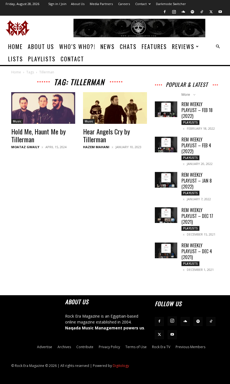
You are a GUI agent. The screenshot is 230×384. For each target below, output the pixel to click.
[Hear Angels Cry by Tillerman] (115, 108)
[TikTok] (201, 12)
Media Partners (101, 4)
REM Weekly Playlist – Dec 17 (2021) (197, 216)
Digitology (121, 365)
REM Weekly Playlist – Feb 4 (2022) (196, 145)
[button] (217, 46)
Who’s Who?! (77, 46)
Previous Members (190, 347)
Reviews (183, 46)
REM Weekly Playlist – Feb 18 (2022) (197, 110)
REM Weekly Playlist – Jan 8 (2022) (196, 180)
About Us (77, 4)
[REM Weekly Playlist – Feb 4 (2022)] (166, 144)
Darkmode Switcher (171, 4)
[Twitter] (211, 12)
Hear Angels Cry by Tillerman (106, 135)
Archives (64, 347)
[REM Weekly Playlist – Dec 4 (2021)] (166, 250)
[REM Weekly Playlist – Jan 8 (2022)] (166, 180)
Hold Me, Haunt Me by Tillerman (38, 135)
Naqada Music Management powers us (104, 328)
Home (15, 46)
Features (154, 46)
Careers (124, 4)
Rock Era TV (161, 347)
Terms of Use (136, 347)
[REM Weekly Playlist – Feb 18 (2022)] (166, 109)
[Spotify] (192, 12)
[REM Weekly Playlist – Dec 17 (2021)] (166, 215)
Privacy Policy (109, 347)
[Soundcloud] (183, 12)
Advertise (44, 347)
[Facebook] (164, 12)
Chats (128, 46)
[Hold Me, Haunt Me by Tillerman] (43, 108)
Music (17, 121)
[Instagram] (174, 12)
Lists (15, 59)
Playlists (42, 59)
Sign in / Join (57, 4)
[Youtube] (220, 12)
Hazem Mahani (96, 147)
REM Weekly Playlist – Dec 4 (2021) (196, 251)
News (107, 46)
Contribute (84, 347)
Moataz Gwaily (25, 147)
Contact (141, 4)
